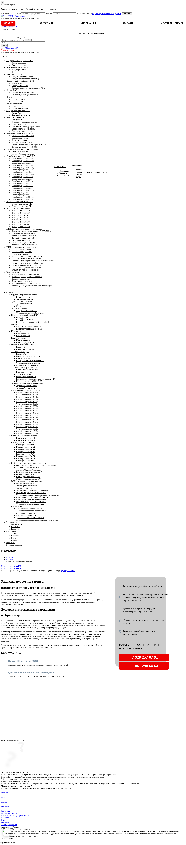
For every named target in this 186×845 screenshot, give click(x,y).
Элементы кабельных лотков (24, 233)
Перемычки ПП (18, 101)
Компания (5, 811)
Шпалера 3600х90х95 (21, 213)
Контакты (128, 23)
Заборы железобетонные (22, 76)
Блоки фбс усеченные (21, 115)
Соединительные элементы (23, 129)
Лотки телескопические (22, 281)
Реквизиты (64, 175)
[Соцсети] (7, 832)
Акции (79, 170)
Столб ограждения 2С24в (23, 188)
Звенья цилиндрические (22, 252)
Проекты (5, 818)
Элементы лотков (19, 140)
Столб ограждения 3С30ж (23, 163)
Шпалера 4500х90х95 (21, 211)
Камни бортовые (19, 63)
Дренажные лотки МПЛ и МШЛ (26, 283)
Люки (14, 72)
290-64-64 (9, 27)
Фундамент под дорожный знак (25, 270)
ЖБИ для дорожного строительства (21, 247)
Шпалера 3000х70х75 (21, 224)
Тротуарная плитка (20, 65)
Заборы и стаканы (14, 74)
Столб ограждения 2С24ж (23, 179)
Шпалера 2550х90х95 (21, 217)
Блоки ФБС (17, 113)
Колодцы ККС (18, 83)
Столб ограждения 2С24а (22, 192)
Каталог (8, 23)
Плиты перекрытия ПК (22, 204)
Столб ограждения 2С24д (23, 183)
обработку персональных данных (106, 14)
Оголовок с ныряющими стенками (27, 267)
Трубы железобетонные (22, 151)
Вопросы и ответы (9, 813)
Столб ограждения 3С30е (22, 165)
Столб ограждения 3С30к (23, 158)
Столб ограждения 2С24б (23, 190)
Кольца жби (17, 120)
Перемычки (11, 97)
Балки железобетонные (22, 142)
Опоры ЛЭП (11, 90)
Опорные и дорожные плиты (24, 122)
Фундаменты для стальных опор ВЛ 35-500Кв (31, 231)
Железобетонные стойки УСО (24, 238)
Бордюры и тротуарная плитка (19, 61)
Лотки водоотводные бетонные (25, 274)
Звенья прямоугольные (21, 249)
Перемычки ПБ (18, 99)
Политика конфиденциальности (15, 815)
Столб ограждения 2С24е (22, 181)
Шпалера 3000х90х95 (21, 215)
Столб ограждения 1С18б (23, 197)
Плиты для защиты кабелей (23, 242)
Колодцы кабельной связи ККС (20, 81)
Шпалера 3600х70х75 (21, 222)
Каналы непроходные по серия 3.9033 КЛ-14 (31, 145)
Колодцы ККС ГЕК (20, 86)
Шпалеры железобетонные (18, 208)
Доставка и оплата (172, 23)
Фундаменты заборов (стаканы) (25, 79)
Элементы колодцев (15, 117)
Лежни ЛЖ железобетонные (24, 236)
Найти (28, 40)
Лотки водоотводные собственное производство (33, 286)
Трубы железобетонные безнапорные (22, 149)
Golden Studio (22, 843)
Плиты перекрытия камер (23, 136)
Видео (78, 176)
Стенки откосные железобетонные (26, 265)
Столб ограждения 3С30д (23, 167)
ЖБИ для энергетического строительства (24, 229)
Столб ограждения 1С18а (22, 199)
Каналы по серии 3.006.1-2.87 (24, 147)
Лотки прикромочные (21, 279)
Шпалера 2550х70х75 (21, 227)
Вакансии (63, 173)
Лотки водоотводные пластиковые (27, 277)
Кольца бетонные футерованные (26, 126)
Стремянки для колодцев (22, 131)
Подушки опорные (20, 138)
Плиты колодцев (19, 124)
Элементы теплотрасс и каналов (20, 133)
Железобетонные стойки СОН (25, 245)
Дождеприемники (19, 70)
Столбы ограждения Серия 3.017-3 (21, 156)
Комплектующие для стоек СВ (25, 95)
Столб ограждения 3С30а (22, 176)
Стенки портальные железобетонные (28, 263)
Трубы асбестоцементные (23, 154)
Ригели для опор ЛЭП (21, 240)
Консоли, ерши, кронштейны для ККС (28, 88)
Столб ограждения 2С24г (22, 186)
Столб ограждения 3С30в (23, 172)
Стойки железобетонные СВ (24, 92)
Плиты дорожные (14, 104)
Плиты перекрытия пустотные (19, 202)
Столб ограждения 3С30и (23, 161)
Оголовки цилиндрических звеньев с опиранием (33, 261)
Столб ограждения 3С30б (23, 174)
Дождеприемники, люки (17, 67)
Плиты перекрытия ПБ (21, 206)
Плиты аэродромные (20, 108)
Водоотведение (13, 272)
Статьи (79, 174)
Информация (88, 23)
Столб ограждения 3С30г (22, 170)
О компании (47, 23)
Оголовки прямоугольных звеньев (26, 258)
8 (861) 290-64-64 (68, 571)
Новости (79, 172)
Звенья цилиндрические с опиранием (28, 256)
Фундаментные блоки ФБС (18, 111)
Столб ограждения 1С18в (23, 195)
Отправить (127, 14)
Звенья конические (20, 254)
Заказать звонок (8, 29)
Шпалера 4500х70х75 (21, 220)
